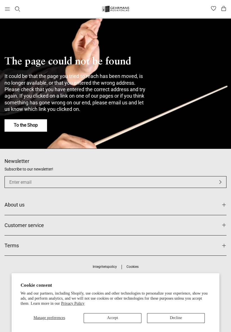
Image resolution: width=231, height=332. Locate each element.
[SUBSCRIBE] (220, 182)
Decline (176, 318)
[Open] (7, 9)
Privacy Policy (73, 303)
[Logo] (115, 10)
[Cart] (223, 9)
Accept (112, 318)
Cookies (132, 267)
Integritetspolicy (105, 267)
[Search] (17, 9)
